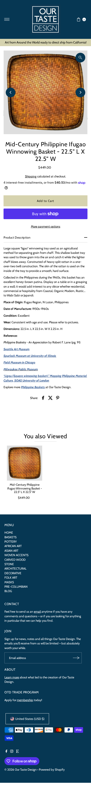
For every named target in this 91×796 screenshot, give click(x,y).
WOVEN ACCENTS (16, 555)
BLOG (8, 591)
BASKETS (10, 537)
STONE (9, 564)
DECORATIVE (12, 573)
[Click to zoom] (80, 57)
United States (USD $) (29, 719)
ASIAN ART (11, 550)
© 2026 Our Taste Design (20, 769)
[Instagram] (11, 751)
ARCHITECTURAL (15, 568)
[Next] (80, 92)
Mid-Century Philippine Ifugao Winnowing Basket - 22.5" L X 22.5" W (24, 488)
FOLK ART (10, 577)
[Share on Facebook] (43, 397)
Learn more (11, 677)
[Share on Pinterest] (57, 397)
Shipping (30, 176)
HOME (8, 532)
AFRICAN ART (13, 546)
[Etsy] (17, 751)
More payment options (45, 226)
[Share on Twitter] (50, 397)
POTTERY (10, 541)
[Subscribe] (76, 657)
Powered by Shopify (52, 769)
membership (25, 700)
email (37, 611)
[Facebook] (6, 751)
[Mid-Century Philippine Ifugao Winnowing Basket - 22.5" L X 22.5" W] (24, 463)
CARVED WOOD (15, 559)
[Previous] (10, 92)
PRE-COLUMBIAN (16, 586)
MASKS (9, 582)
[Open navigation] (7, 19)
